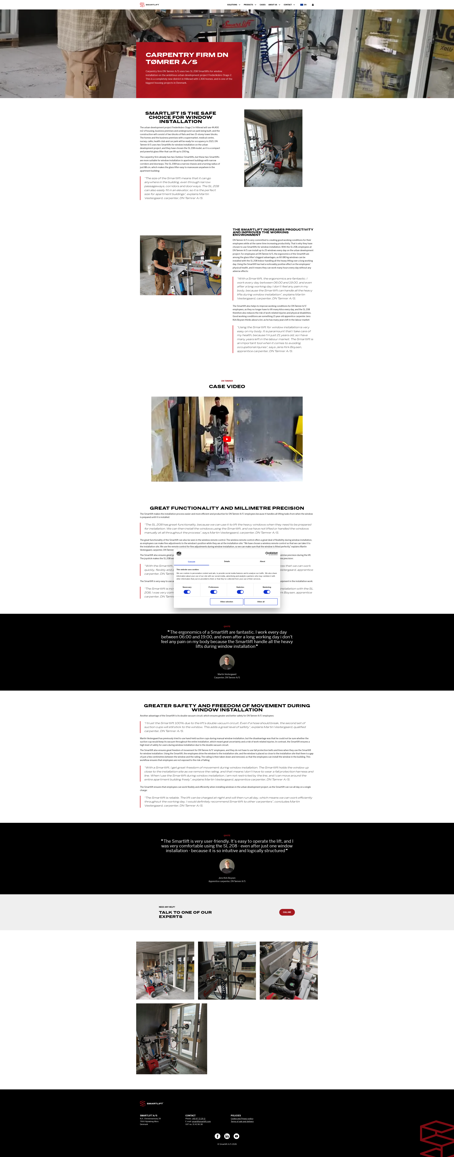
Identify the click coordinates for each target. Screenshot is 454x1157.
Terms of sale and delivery (242, 1121)
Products (248, 5)
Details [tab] (227, 561)
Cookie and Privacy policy (242, 1118)
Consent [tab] (191, 562)
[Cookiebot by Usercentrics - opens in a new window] (267, 553)
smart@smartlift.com (201, 1121)
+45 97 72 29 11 (198, 1118)
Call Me (287, 912)
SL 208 (191, 148)
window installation (185, 144)
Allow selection (226, 602)
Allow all (260, 602)
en (305, 5)
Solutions (232, 5)
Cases (263, 5)
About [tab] (262, 561)
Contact (288, 5)
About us (272, 5)
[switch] (213, 592)
